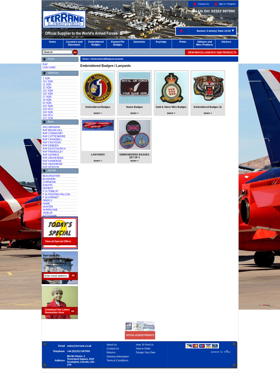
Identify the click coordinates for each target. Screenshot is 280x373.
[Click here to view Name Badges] (134, 88)
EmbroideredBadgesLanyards (107, 59)
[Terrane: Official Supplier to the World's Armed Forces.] (64, 27)
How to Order (143, 348)
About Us (112, 344)
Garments (139, 41)
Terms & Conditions (117, 360)
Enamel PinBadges (117, 43)
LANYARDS (98, 154)
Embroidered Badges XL (208, 107)
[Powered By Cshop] (208, 353)
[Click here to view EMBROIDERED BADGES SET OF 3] (134, 136)
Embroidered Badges (97, 107)
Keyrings (161, 41)
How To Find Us (145, 344)
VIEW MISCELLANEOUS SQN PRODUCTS (212, 52)
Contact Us (203, 4)
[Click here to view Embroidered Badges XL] (208, 88)
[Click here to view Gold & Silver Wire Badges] (171, 88)
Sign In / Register (227, 4)
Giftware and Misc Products (204, 43)
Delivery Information (118, 356)
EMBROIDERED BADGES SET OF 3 (134, 156)
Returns (111, 352)
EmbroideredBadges (96, 43)
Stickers (226, 41)
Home (52, 41)
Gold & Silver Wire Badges (171, 107)
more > (98, 113)
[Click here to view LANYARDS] (98, 136)
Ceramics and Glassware (74, 43)
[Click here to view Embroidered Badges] (98, 88)
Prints (182, 41)
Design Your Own (145, 352)
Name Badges (134, 107)
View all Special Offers (58, 241)
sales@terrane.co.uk (79, 345)
